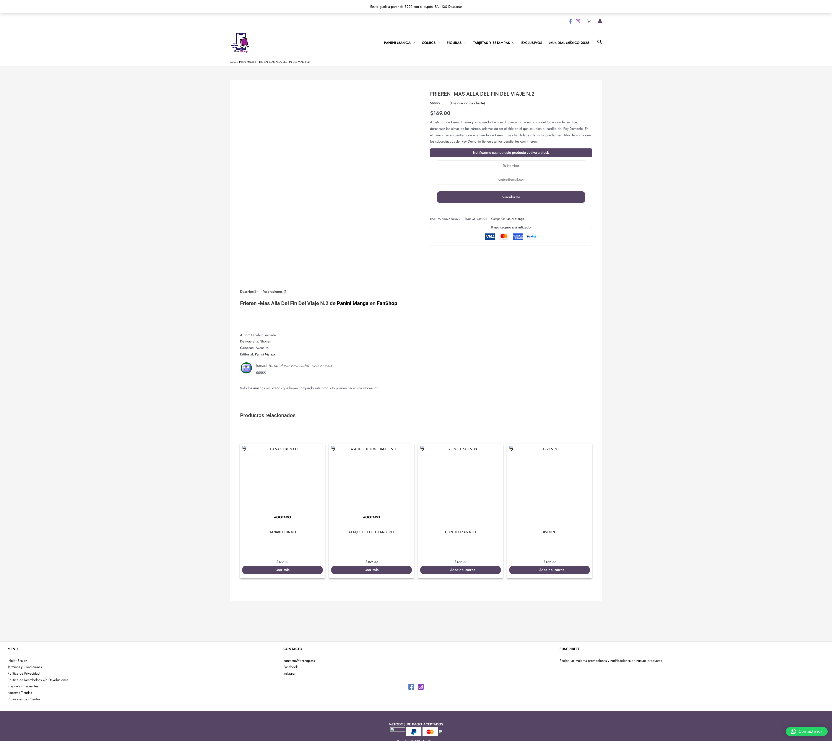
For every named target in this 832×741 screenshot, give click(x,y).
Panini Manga (397, 43)
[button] (242, 270)
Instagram (290, 673)
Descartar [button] (455, 6)
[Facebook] (570, 21)
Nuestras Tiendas (20, 692)
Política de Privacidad (24, 673)
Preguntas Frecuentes (23, 686)
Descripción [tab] (249, 291)
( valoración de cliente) (467, 103)
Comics (429, 43)
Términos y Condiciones (25, 666)
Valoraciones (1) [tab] (275, 291)
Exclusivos (531, 43)
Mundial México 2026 (569, 43)
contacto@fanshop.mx (299, 660)
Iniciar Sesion (17, 660)
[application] (413, 43)
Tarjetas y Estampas (491, 43)
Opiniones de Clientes (24, 699)
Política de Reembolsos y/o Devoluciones (38, 679)
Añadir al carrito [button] (462, 569)
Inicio (233, 62)
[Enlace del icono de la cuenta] (600, 21)
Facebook (290, 666)
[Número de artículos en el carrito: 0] (589, 20)
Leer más (282, 569)
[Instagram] (577, 21)
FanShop (387, 303)
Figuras (454, 43)
